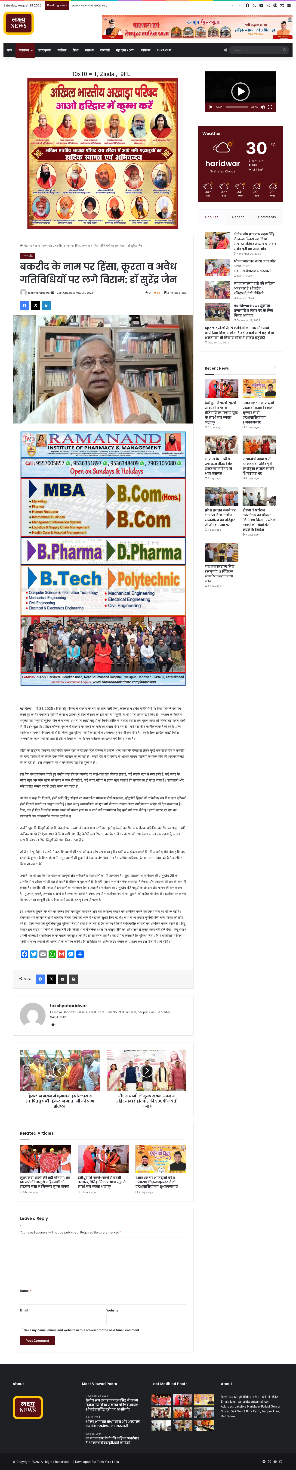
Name (25, 1290)
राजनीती (105, 50)
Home (27, 245)
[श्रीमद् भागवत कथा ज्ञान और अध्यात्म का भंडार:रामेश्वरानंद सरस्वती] (217, 267)
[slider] (237, 107)
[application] (240, 91)
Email (25, 1310)
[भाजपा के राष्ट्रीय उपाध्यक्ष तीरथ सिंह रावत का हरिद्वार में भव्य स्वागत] (221, 445)
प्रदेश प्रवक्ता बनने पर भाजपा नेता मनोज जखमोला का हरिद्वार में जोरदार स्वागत (220, 517)
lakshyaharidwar (39, 292)
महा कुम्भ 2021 (125, 50)
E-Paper (164, 50)
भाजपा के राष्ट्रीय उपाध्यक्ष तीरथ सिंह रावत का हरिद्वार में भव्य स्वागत (218, 466)
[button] (240, 91)
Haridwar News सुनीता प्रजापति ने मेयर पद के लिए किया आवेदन (253, 310)
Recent (238, 217)
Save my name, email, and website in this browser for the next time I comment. (82, 1330)
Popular (211, 217)
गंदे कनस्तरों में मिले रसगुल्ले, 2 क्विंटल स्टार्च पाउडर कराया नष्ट (219, 573)
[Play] (211, 107)
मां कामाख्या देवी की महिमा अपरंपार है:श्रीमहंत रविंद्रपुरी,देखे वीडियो (254, 288)
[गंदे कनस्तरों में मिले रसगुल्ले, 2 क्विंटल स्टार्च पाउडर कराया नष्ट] (221, 552)
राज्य (9, 50)
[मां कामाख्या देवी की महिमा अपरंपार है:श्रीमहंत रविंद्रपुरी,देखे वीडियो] (217, 290)
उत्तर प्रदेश (44, 50)
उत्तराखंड (24, 50)
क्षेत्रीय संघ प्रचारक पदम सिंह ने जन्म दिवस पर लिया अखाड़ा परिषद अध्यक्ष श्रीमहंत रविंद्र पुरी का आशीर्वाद (255, 241)
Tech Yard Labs (108, 1462)
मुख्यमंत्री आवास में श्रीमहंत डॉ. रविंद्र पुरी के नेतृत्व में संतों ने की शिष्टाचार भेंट (258, 466)
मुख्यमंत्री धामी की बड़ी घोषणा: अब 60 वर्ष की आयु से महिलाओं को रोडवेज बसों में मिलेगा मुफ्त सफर (45, 1182)
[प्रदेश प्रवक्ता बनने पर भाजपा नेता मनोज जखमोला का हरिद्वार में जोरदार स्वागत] (221, 496)
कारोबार (62, 50)
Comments (267, 217)
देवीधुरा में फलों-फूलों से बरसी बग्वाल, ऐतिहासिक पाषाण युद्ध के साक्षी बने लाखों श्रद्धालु (102, 1182)
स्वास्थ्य (89, 50)
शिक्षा (75, 50)
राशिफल (145, 50)
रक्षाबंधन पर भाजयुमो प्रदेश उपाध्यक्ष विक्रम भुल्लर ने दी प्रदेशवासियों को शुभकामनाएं (157, 1182)
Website (112, 1310)
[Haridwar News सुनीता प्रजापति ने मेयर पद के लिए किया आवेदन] (217, 312)
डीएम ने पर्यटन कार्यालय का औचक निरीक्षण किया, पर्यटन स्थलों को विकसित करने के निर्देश (259, 520)
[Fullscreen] (270, 107)
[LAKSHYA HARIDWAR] (18, 23)
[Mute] (262, 107)
